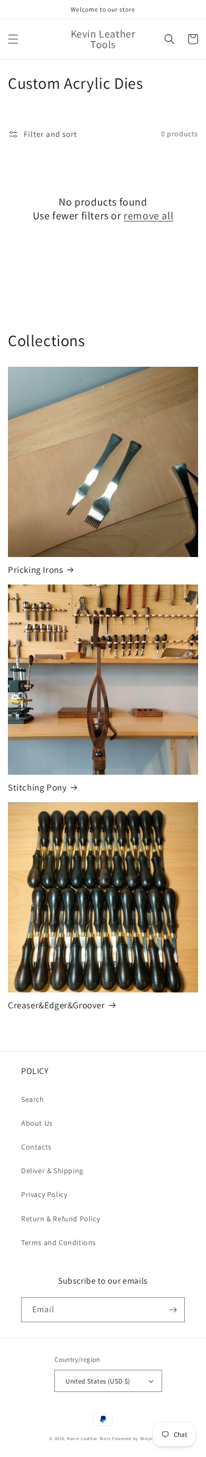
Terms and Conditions (58, 1242)
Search (32, 1099)
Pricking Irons (35, 570)
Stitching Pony (37, 787)
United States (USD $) (97, 1381)
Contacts (36, 1147)
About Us (37, 1123)
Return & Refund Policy (60, 1218)
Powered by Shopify (134, 1438)
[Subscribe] (172, 1309)
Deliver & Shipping (52, 1170)
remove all (148, 215)
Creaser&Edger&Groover (56, 1005)
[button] (13, 39)
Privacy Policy (44, 1194)
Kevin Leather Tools (88, 1438)
